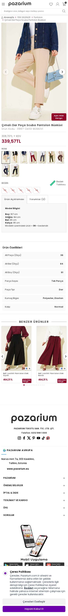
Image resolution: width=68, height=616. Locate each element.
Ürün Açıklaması (14, 199)
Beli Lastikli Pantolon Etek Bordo (51, 374)
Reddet (28, 588)
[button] (6, 72)
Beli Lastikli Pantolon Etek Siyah (16, 374)
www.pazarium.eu (18, 468)
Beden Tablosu (61, 183)
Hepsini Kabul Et (34, 609)
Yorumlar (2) (37, 199)
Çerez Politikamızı (38, 585)
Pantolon (38, 17)
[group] (34, 72)
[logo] (19, 4)
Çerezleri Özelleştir (34, 601)
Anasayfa (9, 17)
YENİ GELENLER (24, 17)
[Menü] (3, 4)
